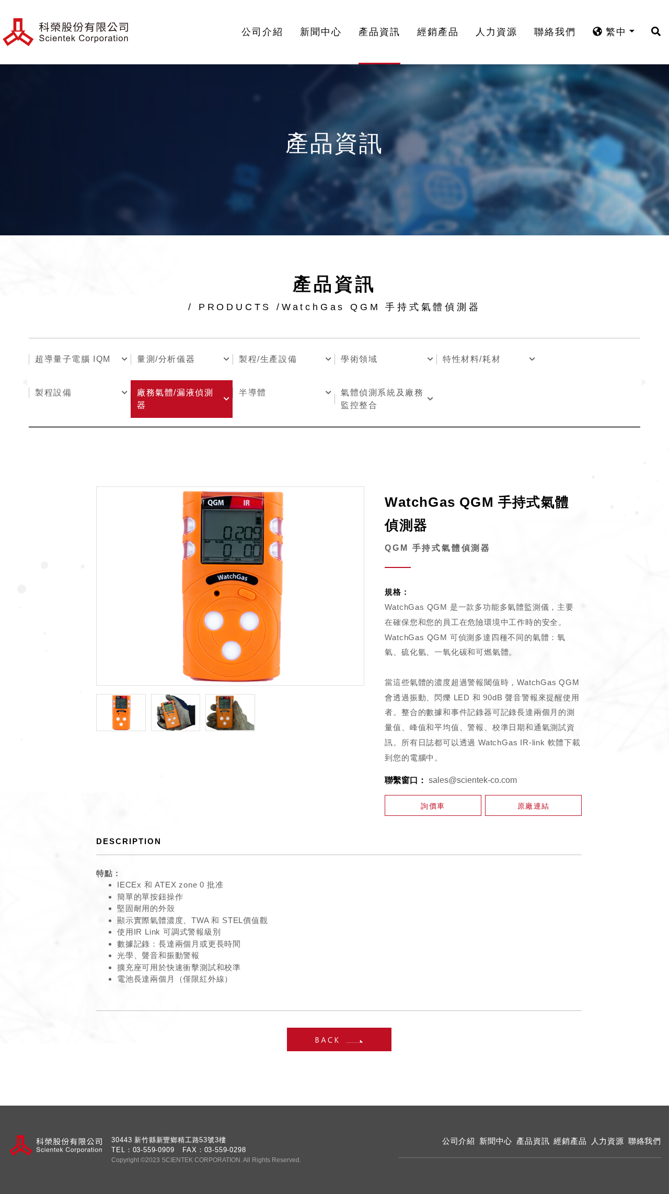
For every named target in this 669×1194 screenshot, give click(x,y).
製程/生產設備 (268, 359)
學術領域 (359, 359)
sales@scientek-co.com (473, 780)
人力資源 (496, 32)
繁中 (614, 32)
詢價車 (433, 806)
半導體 (253, 392)
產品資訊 (379, 32)
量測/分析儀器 (166, 359)
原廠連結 (533, 806)
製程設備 (53, 392)
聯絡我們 (555, 32)
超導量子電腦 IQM (73, 359)
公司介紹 (262, 32)
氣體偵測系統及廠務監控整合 (382, 399)
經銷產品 (438, 32)
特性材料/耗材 (472, 359)
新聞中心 (321, 32)
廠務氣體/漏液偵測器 (175, 399)
